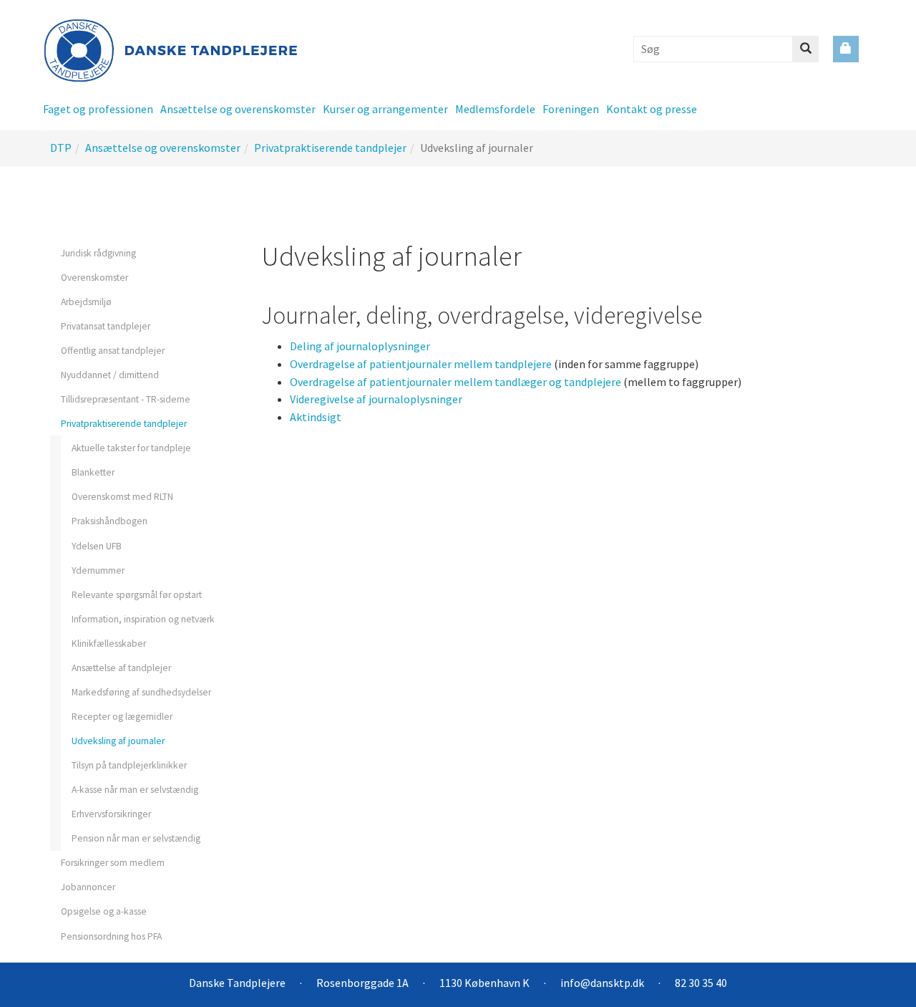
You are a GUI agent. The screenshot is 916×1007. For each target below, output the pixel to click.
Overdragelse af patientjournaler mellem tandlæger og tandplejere (455, 382)
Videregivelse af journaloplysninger (376, 399)
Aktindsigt (315, 417)
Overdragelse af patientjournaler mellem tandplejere (421, 364)
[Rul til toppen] (870, 973)
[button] (94, 109)
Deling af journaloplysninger (360, 346)
